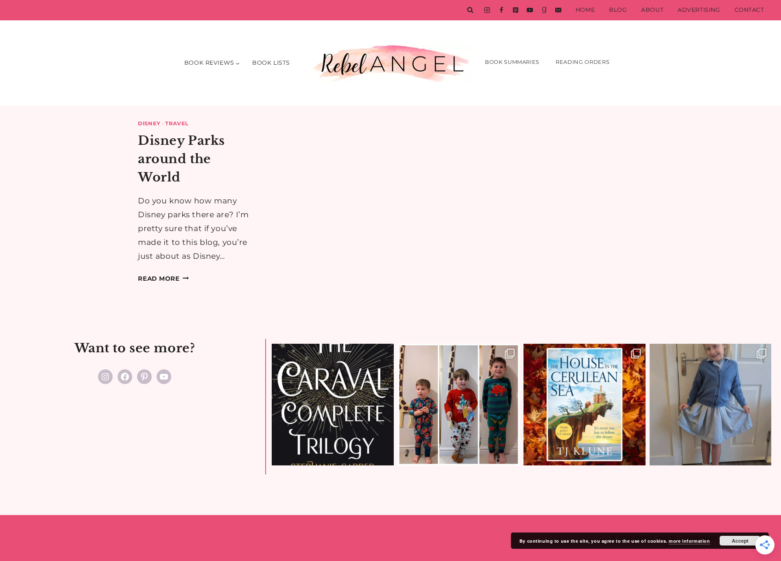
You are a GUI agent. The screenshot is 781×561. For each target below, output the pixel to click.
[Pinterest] (515, 10)
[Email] (558, 10)
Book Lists (271, 62)
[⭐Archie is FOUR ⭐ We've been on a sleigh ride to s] (459, 405)
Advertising (699, 9)
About (652, 9)
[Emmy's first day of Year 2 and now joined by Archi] (711, 405)
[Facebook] (501, 10)
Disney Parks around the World (181, 159)
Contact (749, 9)
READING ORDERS (582, 62)
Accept (740, 540)
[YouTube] (530, 10)
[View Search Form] (470, 10)
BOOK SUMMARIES (512, 62)
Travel (177, 123)
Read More (163, 278)
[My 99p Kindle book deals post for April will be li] (333, 405)
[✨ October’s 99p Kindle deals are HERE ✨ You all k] (585, 405)
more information (689, 541)
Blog (618, 9)
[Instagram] (487, 10)
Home (585, 9)
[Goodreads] (544, 10)
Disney (149, 123)
